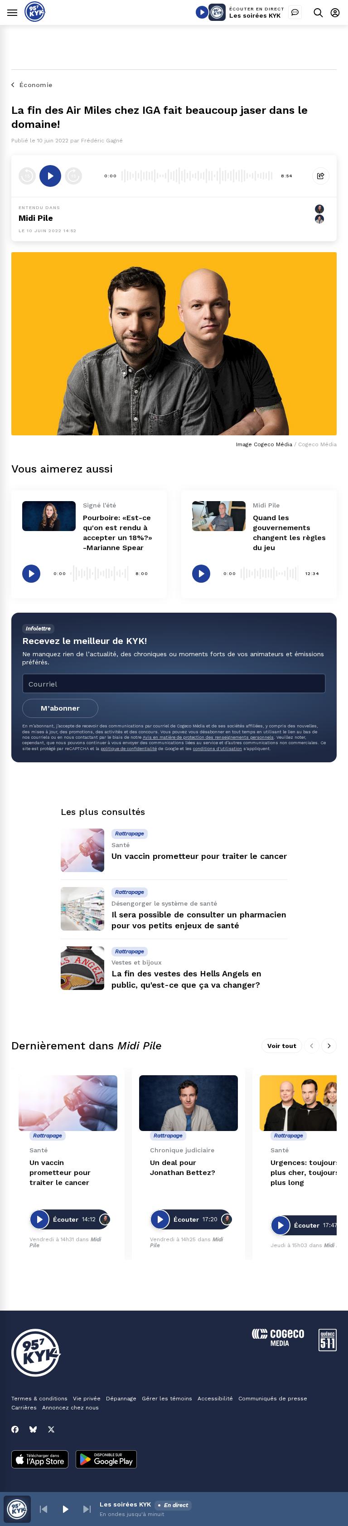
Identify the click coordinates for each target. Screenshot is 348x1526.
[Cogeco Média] (278, 1343)
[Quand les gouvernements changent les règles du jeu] (219, 516)
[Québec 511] (328, 1349)
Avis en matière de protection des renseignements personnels (208, 737)
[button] (43, 1509)
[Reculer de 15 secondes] (27, 176)
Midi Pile (36, 218)
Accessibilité (215, 1398)
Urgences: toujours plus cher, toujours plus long (305, 1172)
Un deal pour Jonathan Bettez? (182, 1167)
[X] (51, 1429)
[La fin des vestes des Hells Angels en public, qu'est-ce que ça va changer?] (82, 968)
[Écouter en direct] (202, 12)
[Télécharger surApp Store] (39, 1460)
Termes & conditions (39, 1398)
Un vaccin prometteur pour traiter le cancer (199, 856)
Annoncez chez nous (70, 1407)
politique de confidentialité (129, 748)
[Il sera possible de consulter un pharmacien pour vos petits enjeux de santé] (82, 909)
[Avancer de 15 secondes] (73, 176)
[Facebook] (15, 1429)
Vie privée (87, 1398)
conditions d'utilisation (217, 748)
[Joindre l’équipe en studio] (295, 12)
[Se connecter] (335, 12)
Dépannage (121, 1398)
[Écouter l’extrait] (50, 176)
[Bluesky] (33, 1429)
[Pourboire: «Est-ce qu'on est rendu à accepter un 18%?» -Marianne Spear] (49, 516)
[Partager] (320, 176)
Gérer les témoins (167, 1398)
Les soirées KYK (254, 15)
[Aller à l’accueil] (35, 19)
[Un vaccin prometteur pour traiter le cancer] (82, 850)
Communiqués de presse (272, 1398)
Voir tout (281, 1045)
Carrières (24, 1407)
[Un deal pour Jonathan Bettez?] (188, 1103)
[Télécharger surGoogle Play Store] (106, 1460)
